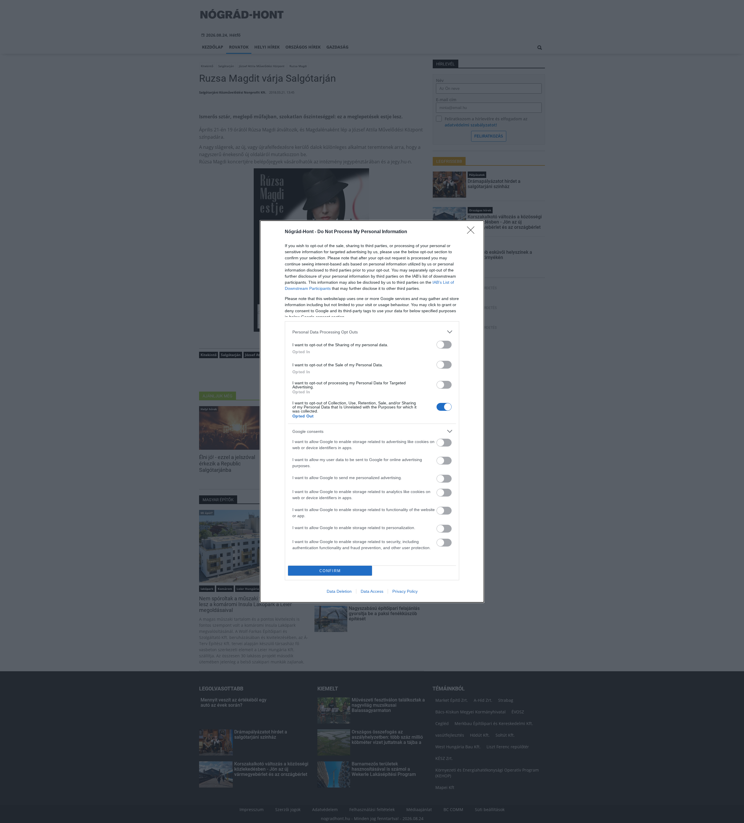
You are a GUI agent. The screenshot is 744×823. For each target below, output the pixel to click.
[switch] (444, 345)
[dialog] (372, 411)
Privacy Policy (405, 591)
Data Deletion (339, 591)
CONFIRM (330, 571)
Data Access (372, 591)
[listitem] (372, 332)
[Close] (472, 232)
